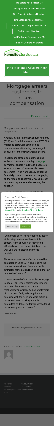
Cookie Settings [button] (12, 226)
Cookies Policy (10, 210)
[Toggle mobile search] (44, 50)
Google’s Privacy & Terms (32, 210)
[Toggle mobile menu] (49, 50)
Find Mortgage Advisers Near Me (27, 70)
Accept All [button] (26, 226)
